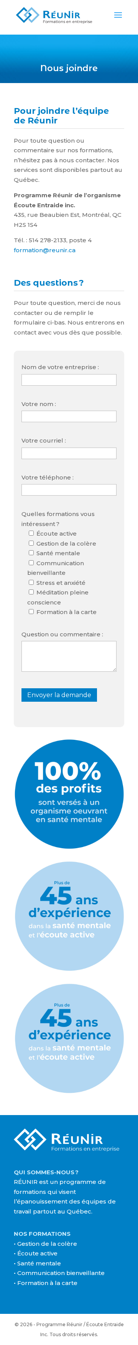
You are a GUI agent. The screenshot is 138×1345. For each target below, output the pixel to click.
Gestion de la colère (47, 1243)
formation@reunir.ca (45, 250)
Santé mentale (39, 1263)
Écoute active (37, 1253)
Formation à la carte (47, 1283)
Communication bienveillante (61, 1273)
